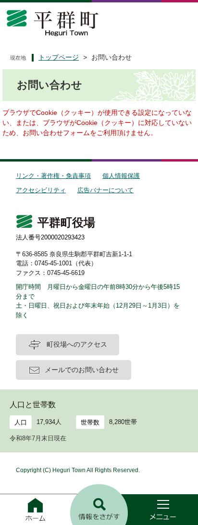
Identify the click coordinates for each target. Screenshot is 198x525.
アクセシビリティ (41, 190)
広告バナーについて (105, 190)
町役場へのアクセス (77, 344)
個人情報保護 (121, 175)
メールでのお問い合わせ (82, 370)
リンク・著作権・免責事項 (53, 175)
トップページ (58, 57)
